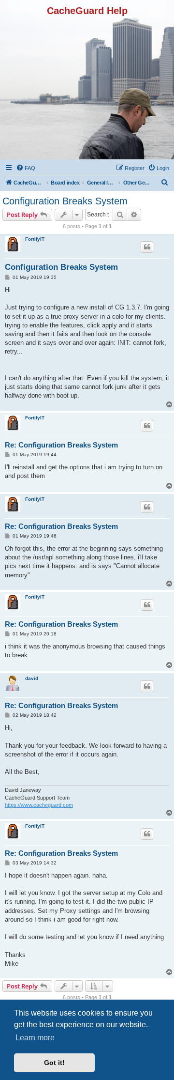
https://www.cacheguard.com (39, 805)
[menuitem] (25, 168)
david (31, 678)
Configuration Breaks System (65, 201)
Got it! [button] (54, 1062)
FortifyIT (34, 239)
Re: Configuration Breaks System (61, 445)
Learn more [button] (35, 1038)
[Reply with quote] (147, 247)
